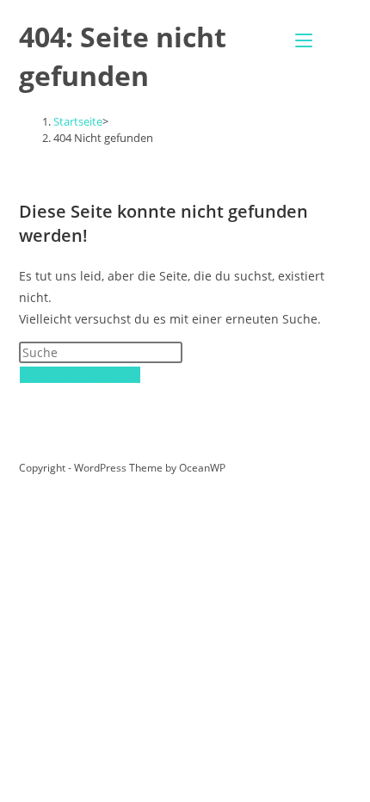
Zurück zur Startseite (80, 375)
